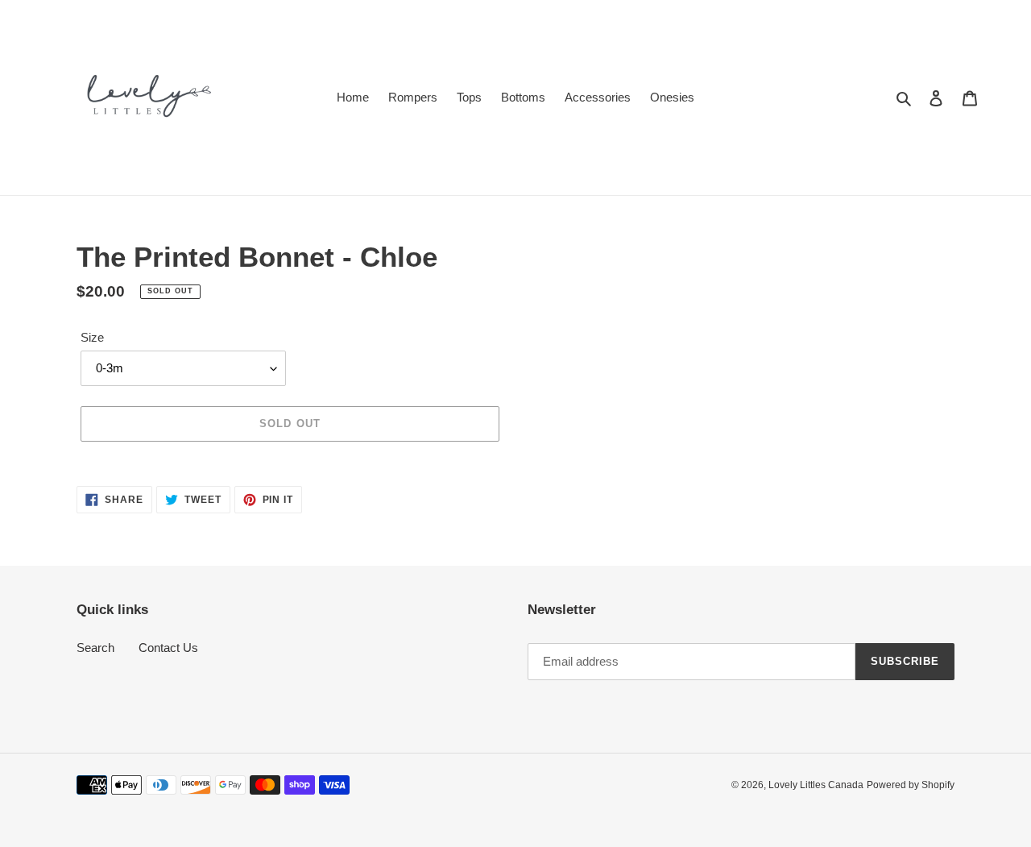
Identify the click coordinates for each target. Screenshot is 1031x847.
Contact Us (168, 647)
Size (92, 337)
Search (95, 647)
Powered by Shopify (910, 785)
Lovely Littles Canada (815, 785)
